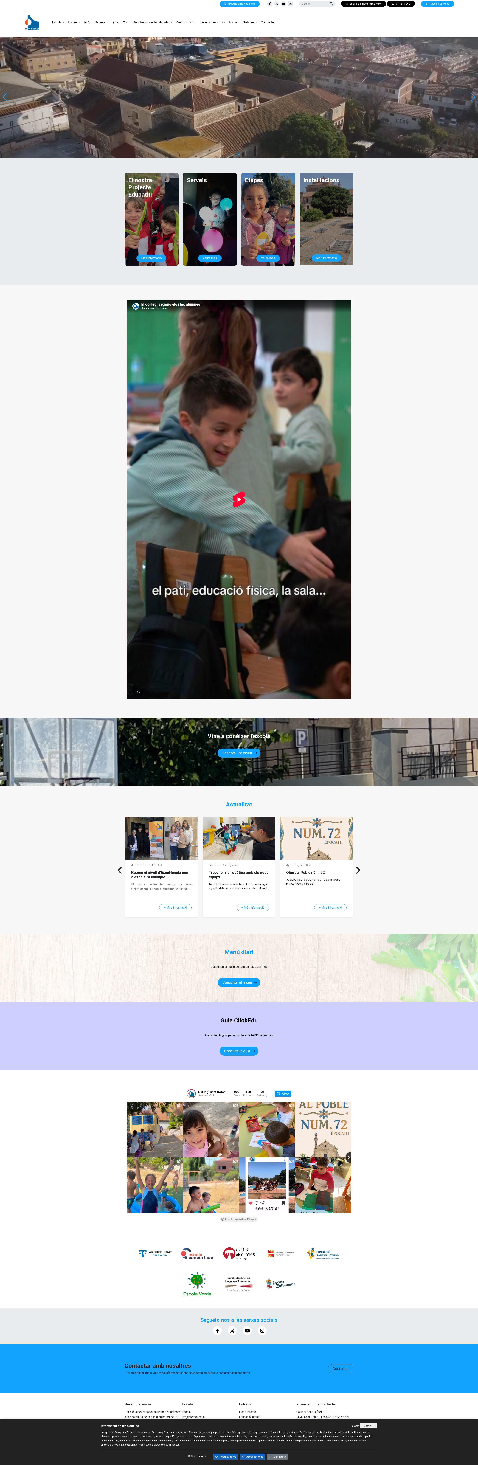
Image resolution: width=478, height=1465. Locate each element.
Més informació (151, 258)
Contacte (267, 22)
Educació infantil (249, 1417)
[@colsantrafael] (191, 1093)
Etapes (72, 22)
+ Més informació (175, 907)
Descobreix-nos (212, 22)
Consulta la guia (237, 1051)
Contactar (341, 1368)
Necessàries (198, 1456)
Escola (57, 22)
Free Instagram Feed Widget (240, 1219)
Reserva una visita (237, 753)
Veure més (210, 258)
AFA (86, 22)
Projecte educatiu (193, 1417)
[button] (473, 97)
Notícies (248, 22)
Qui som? (118, 22)
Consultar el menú (237, 982)
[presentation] (120, 870)
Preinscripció (185, 22)
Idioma (355, 1425)
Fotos (233, 22)
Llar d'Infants (247, 1412)
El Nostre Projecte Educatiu (150, 22)
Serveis (100, 22)
